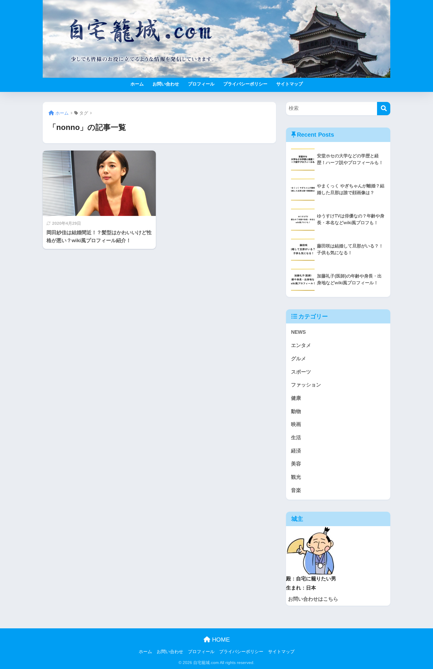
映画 (296, 424)
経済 (296, 451)
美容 (296, 464)
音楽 (296, 490)
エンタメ (301, 345)
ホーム (137, 83)
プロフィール (201, 83)
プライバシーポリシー (245, 83)
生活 (296, 437)
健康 (296, 398)
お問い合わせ (166, 83)
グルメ (298, 358)
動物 (296, 411)
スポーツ (301, 372)
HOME (220, 639)
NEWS (298, 332)
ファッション (306, 385)
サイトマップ (289, 83)
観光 (296, 477)
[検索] (383, 108)
